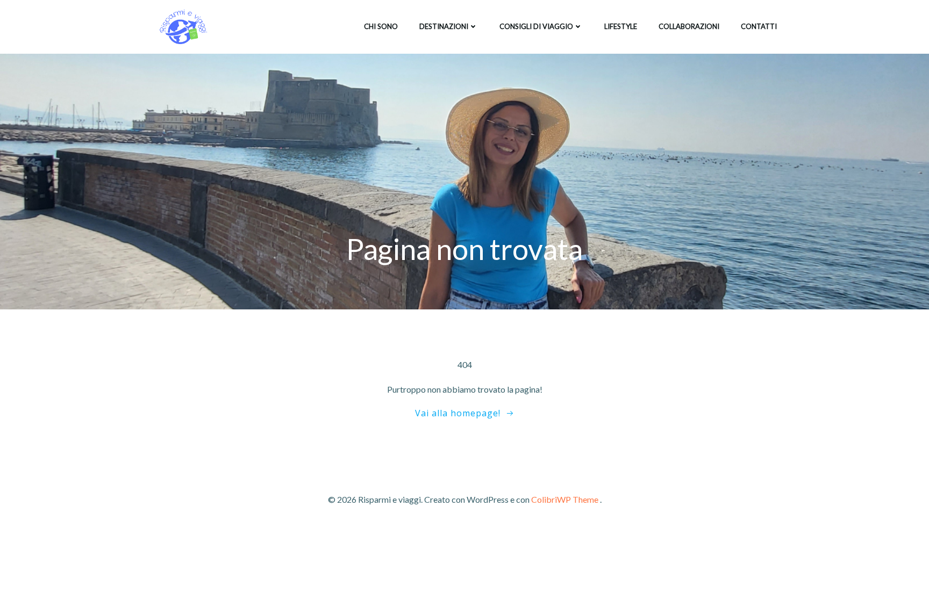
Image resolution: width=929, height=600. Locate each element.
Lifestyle (620, 26)
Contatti (759, 26)
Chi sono (381, 26)
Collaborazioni (689, 26)
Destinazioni (443, 26)
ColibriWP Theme (564, 499)
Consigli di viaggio (536, 26)
